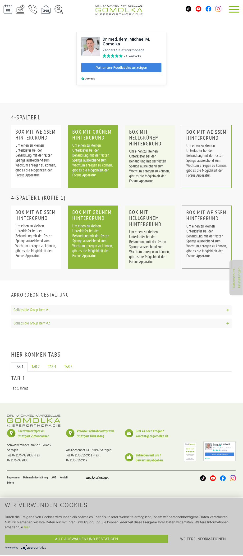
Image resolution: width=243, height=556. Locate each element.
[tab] (121, 310)
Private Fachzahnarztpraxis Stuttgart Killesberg (95, 434)
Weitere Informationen (203, 539)
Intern (10, 483)
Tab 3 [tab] (68, 366)
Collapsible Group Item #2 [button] (32, 323)
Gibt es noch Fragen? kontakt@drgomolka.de (152, 434)
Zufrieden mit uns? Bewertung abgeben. (150, 458)
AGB (53, 478)
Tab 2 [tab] (36, 366)
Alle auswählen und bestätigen (86, 539)
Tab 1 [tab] (19, 366)
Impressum (13, 478)
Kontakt (64, 478)
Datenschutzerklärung (35, 478)
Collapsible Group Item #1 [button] (32, 310)
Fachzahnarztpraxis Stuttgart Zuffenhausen (33, 434)
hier (26, 527)
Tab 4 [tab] (52, 366)
